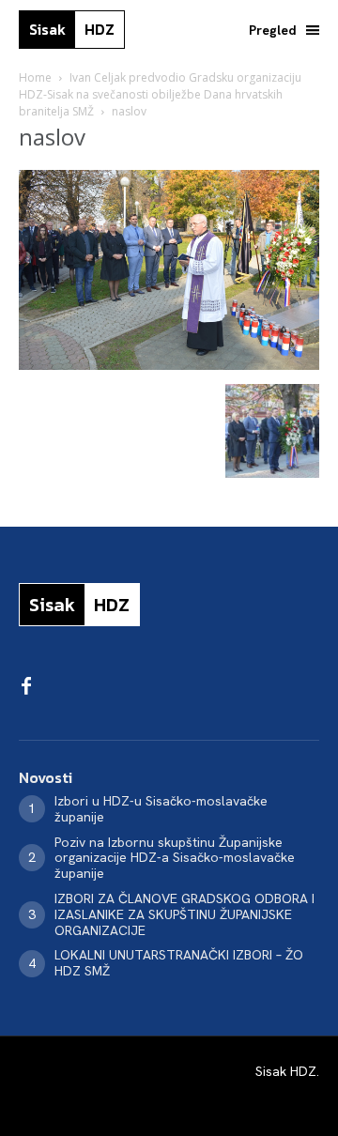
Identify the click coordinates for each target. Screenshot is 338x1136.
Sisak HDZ (285, 1071)
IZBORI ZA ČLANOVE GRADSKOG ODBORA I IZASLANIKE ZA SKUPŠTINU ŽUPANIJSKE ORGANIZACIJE (184, 914)
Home (35, 77)
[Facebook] (26, 687)
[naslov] (169, 365)
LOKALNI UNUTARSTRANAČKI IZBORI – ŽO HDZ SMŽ (178, 962)
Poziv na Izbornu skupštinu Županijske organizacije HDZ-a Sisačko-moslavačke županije (174, 858)
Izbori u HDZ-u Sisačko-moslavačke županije (161, 808)
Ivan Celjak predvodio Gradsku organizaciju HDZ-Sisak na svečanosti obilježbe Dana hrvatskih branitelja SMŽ (160, 94)
